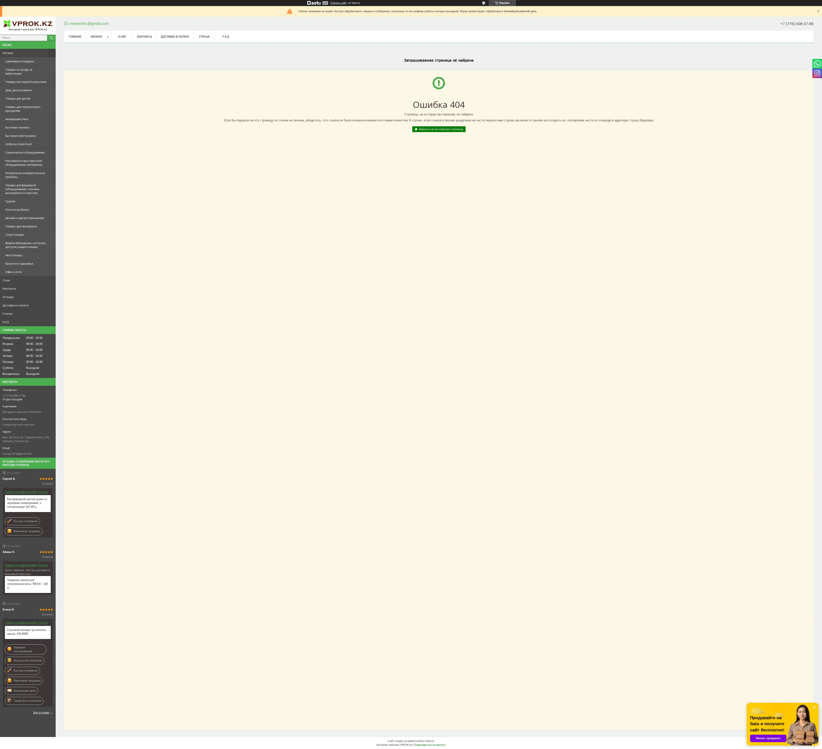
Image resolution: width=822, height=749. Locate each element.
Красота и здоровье (19, 263)
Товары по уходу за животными (18, 71)
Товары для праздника (21, 226)
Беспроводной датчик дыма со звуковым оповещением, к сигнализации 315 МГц (27, 502)
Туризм (10, 201)
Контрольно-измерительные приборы (25, 175)
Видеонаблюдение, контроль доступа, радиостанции (25, 245)
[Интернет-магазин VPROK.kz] (27, 24)
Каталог (8, 53)
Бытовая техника (17, 127)
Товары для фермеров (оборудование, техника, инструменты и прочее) (22, 189)
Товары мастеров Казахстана (25, 82)
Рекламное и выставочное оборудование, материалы (24, 163)
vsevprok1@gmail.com (17, 454)
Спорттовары (14, 235)
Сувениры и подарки (19, 61)
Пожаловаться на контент (430, 744)
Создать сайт (338, 2)
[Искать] (51, 38)
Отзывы (8, 297)
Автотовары (13, 255)
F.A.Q (6, 322)
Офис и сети (13, 272)
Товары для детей (17, 98)
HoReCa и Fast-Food (18, 144)
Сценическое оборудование (25, 152)
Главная (75, 36)
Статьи (7, 314)
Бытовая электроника (20, 136)
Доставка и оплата (15, 305)
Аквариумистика (16, 119)
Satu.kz (430, 741)
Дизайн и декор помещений (24, 218)
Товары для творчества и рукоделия (22, 109)
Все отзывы (41, 712)
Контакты (9, 288)
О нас (6, 280)
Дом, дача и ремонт (18, 90)
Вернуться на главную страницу (441, 129)
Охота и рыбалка (17, 209)
